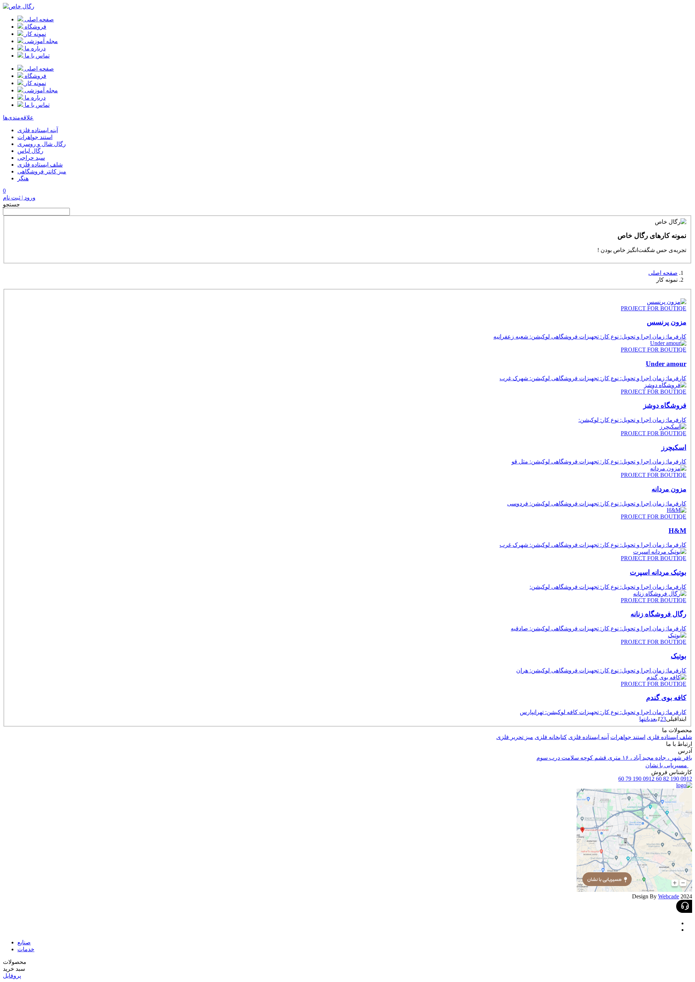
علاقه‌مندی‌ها (18, 117)
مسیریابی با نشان (666, 765)
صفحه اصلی (663, 273)
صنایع (24, 942)
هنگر (23, 178)
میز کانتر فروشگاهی (41, 171)
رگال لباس (30, 151)
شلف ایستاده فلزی (40, 164)
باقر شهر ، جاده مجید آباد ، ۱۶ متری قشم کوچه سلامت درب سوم (614, 758)
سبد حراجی (31, 158)
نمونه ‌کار (667, 280)
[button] (347, 961)
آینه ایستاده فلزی (37, 130)
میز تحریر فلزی (514, 737)
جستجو (11, 204)
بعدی (653, 719)
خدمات (25, 949)
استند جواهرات (34, 137)
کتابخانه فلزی (551, 737)
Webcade (668, 896)
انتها (644, 719)
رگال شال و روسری (41, 144)
